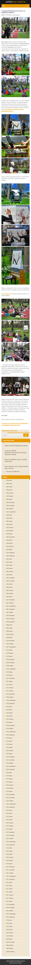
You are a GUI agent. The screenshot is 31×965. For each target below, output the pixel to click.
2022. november (10, 581)
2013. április (9, 819)
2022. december (10, 578)
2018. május (9, 672)
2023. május (9, 565)
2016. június (9, 709)
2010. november (10, 907)
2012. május (9, 851)
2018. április (9, 675)
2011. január (9, 901)
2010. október (9, 910)
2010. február (9, 936)
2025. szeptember (11, 512)
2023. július (9, 559)
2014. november (10, 760)
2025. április (9, 524)
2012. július (9, 848)
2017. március (9, 687)
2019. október (9, 643)
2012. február (9, 860)
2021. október (9, 603)
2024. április (9, 543)
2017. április (9, 684)
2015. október (9, 728)
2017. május (9, 681)
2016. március (9, 719)
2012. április (9, 854)
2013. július (9, 810)
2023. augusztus (10, 556)
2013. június (9, 813)
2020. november (10, 618)
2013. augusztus (10, 807)
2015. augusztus (10, 735)
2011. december (10, 866)
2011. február (9, 898)
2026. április (9, 490)
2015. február (9, 750)
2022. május (9, 584)
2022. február (9, 593)
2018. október (9, 665)
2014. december (10, 757)
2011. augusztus (10, 879)
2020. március (9, 634)
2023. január (9, 574)
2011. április (9, 892)
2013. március (9, 823)
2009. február (9, 948)
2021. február (9, 612)
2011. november (10, 870)
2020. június (9, 625)
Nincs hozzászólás (15, 15)
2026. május (9, 486)
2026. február (9, 496)
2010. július (9, 920)
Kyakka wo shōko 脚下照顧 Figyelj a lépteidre (16, 445)
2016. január (9, 722)
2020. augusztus (10, 621)
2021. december (10, 600)
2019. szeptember (11, 647)
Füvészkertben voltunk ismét (9, 430)
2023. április (9, 568)
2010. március (9, 932)
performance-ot (6, 294)
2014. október (9, 763)
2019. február (9, 653)
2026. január (9, 499)
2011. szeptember (11, 876)
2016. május (9, 713)
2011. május (9, 888)
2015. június (9, 741)
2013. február (9, 826)
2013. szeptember (11, 804)
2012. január (9, 863)
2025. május (9, 521)
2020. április (9, 631)
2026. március (9, 493)
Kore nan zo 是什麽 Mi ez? (13, 471)
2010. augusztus (10, 917)
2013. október (9, 801)
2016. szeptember (11, 700)
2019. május (9, 650)
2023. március (9, 571)
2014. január (9, 791)
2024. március (9, 546)
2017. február (9, 691)
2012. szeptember (11, 841)
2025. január (9, 534)
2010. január (9, 939)
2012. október (9, 838)
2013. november (10, 797)
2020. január (9, 637)
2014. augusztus (10, 769)
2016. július (9, 706)
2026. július (9, 480)
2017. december (10, 678)
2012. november (10, 835)
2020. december (10, 615)
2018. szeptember (11, 669)
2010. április (9, 929)
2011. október (9, 873)
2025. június (9, 518)
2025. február (9, 530)
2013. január (9, 829)
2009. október (9, 945)
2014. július (9, 772)
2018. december (10, 659)
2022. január (9, 596)
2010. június (9, 923)
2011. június (9, 885)
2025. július (9, 515)
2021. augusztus (10, 609)
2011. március (9, 895)
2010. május (9, 926)
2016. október (9, 697)
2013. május (9, 816)
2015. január (9, 753)
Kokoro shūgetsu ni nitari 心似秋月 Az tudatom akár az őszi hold (16, 467)
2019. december (10, 640)
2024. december (10, 537)
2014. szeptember (11, 766)
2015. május (9, 744)
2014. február (9, 788)
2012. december (10, 832)
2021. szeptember (11, 606)
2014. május (9, 779)
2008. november (10, 951)
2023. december (10, 552)
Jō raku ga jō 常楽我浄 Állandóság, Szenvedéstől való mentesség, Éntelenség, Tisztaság (16, 452)
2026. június (9, 483)
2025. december (10, 502)
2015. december (10, 725)
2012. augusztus (10, 844)
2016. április (9, 716)
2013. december (10, 794)
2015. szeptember (11, 731)
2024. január (9, 549)
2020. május (9, 628)
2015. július (9, 738)
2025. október (9, 508)
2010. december (10, 904)
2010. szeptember (11, 914)
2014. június (9, 775)
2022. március (9, 590)
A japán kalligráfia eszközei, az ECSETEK (18, 432)
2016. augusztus (10, 703)
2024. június (9, 540)
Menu (3, 6)
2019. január (9, 656)
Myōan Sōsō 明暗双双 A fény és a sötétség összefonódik (16, 460)
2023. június (9, 562)
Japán (15, 2)
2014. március (9, 785)
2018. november (10, 662)
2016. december (10, 694)
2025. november (10, 505)
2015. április (9, 747)
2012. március (9, 857)
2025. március (9, 527)
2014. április (9, 782)
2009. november (10, 942)
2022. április (9, 587)
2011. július (9, 882)
